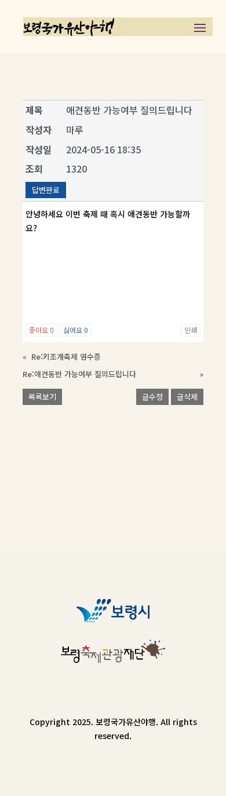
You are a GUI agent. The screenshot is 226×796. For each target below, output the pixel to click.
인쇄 (190, 330)
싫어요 (75, 330)
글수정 (152, 396)
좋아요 (41, 330)
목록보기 (42, 396)
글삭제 (187, 396)
